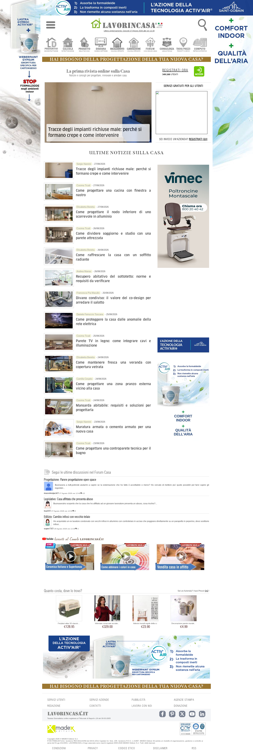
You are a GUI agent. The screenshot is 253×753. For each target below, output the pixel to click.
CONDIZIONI (59, 748)
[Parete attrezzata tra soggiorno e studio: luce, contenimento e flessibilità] (59, 243)
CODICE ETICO (126, 748)
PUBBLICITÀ (138, 700)
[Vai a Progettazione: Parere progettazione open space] (48, 490)
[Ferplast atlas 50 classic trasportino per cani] (69, 608)
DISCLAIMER (160, 748)
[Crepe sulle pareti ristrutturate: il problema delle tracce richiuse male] (59, 178)
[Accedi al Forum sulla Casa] (150, 45)
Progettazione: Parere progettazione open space (70, 479)
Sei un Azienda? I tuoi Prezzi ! (193, 591)
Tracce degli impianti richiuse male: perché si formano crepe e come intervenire (95, 132)
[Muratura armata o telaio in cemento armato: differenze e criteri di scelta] (59, 436)
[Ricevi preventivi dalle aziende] (51, 45)
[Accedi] (199, 76)
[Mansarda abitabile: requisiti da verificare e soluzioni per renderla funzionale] (59, 414)
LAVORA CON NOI (142, 706)
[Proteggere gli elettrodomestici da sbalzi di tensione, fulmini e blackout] (59, 329)
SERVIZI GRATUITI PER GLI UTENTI (183, 86)
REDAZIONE (53, 706)
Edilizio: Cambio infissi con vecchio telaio (67, 517)
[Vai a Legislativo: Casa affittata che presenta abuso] (47, 508)
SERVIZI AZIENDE (99, 700)
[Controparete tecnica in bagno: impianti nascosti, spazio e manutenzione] (59, 457)
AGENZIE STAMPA (184, 700)
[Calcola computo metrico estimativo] (199, 45)
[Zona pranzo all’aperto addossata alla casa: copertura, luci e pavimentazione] (59, 393)
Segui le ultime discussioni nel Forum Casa (81, 472)
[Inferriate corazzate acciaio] (107, 608)
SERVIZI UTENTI (56, 700)
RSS (194, 748)
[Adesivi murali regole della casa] (145, 608)
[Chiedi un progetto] (84, 45)
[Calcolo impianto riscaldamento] (117, 45)
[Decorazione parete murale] (184, 608)
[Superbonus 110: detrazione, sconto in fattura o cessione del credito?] (69, 562)
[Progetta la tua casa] (126, 61)
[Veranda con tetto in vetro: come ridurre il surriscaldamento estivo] (59, 371)
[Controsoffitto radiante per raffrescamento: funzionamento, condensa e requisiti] (59, 264)
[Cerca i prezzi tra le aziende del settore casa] (183, 45)
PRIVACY (93, 748)
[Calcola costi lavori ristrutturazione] (67, 45)
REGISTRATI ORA (175, 70)
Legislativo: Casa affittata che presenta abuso (68, 499)
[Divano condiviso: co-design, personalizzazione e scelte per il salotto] (59, 307)
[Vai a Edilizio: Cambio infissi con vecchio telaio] (47, 525)
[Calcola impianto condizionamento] (133, 45)
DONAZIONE (180, 706)
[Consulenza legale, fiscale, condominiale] (166, 45)
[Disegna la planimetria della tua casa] (100, 45)
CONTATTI (95, 706)
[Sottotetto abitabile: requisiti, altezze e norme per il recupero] (59, 286)
